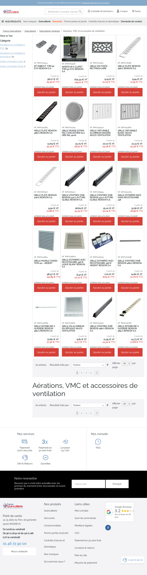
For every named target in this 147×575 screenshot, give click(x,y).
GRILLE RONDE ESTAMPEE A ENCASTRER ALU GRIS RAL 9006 (73, 132)
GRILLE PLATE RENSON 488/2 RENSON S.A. (45, 131)
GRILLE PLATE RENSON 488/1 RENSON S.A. (129, 67)
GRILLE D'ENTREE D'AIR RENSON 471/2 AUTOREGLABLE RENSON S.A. (74, 197)
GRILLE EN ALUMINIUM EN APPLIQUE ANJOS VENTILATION (73, 328)
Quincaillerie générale (49, 31)
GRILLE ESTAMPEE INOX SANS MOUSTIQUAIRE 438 (129, 197)
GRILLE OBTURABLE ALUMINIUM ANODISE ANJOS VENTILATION (100, 132)
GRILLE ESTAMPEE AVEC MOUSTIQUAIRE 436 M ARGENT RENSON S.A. (102, 263)
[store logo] (11, 11)
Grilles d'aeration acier (11, 61)
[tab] (58, 504)
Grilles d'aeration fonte (12, 66)
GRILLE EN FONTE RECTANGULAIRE (99, 67)
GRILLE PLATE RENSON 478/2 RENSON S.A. (45, 196)
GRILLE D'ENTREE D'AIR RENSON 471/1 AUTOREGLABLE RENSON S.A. (102, 197)
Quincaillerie (30, 31)
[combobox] (64, 11)
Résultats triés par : (60, 405)
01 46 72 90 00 (135, 560)
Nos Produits (13, 21)
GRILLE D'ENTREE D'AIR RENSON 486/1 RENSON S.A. (102, 328)
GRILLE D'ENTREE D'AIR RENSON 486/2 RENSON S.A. (130, 263)
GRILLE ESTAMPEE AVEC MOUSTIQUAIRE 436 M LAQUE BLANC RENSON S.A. (74, 263)
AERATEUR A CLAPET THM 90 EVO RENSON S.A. (72, 69)
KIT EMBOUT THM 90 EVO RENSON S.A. (44, 67)
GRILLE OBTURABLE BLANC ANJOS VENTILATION (127, 132)
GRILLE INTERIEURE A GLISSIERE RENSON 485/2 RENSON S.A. (44, 328)
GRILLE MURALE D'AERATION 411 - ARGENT (46, 262)
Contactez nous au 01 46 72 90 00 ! (95, 3)
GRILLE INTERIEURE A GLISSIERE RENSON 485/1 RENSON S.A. (128, 328)
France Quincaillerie (12, 31)
